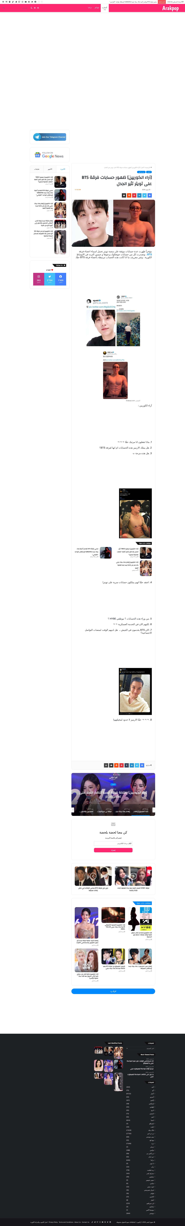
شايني (152, 1183)
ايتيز (152, 1117)
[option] (113, 794)
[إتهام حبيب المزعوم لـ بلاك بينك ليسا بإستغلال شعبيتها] (140, 956)
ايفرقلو (151, 1123)
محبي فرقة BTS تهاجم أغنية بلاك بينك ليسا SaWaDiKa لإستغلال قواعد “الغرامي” (86, 551)
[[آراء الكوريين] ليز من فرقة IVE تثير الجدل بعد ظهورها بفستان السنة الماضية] (60, 242)
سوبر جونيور (150, 1180)
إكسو (152, 1100)
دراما (90, 8)
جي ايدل (151, 1157)
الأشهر (50, 169)
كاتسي (152, 1197)
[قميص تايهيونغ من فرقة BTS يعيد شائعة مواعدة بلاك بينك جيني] (113, 956)
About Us (77, 1222)
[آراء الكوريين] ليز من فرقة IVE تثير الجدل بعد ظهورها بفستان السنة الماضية (43, 233)
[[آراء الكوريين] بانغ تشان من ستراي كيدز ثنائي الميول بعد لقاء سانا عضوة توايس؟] (86, 960)
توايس (152, 1150)
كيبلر (152, 1200)
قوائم (97, 8)
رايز (152, 1167)
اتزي (152, 1110)
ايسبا (152, 1120)
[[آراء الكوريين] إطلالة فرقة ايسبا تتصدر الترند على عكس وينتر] (108, 1066)
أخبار (105, 8)
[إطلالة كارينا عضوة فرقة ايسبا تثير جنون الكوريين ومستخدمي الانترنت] (86, 923)
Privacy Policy (53, 1222)
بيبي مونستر (150, 1137)
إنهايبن (152, 1107)
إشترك (113, 850)
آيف (152, 1087)
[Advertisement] (92, 54)
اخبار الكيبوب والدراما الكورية (39, 1222)
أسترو (152, 1097)
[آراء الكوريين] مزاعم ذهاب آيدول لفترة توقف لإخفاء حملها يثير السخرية (141, 934)
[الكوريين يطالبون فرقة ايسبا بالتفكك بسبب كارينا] (108, 1079)
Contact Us (85, 1222)
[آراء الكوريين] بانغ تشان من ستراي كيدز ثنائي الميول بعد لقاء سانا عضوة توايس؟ (87, 976)
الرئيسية (148, 167)
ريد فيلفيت (150, 1170)
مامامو (152, 1207)
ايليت (152, 1127)
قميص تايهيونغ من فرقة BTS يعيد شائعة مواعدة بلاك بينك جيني (114, 967)
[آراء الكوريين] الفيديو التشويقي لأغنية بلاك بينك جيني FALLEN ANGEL (115, 927)
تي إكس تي (150, 1153)
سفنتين (151, 1177)
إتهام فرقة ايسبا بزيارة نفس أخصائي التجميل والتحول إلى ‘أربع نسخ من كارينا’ (44, 223)
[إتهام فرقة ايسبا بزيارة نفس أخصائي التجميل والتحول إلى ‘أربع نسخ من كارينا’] (60, 224)
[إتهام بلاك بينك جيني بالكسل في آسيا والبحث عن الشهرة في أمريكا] (98, 1065)
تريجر (152, 1147)
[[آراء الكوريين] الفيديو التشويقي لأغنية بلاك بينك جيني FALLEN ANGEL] (113, 915)
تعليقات (36, 169)
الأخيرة (63, 169)
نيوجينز (152, 1213)
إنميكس (151, 1103)
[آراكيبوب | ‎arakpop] (170, 8)
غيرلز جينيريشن (149, 1190)
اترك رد (113, 991)
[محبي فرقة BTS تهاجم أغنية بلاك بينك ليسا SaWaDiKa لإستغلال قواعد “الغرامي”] (106, 553)
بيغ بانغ (152, 1140)
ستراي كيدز (150, 1173)
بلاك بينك (151, 1130)
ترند (152, 1143)
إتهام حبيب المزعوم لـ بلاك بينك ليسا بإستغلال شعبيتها (140, 967)
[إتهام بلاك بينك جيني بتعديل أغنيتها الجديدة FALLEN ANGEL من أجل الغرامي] (98, 1076)
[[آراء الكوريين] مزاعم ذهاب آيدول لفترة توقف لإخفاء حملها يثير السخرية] (140, 919)
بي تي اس (141, 172)
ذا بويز (152, 1163)
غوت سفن (150, 1187)
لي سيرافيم (150, 1203)
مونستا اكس (150, 1210)
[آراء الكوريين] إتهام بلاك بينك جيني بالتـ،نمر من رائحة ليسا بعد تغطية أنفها (135, 2)
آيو (153, 1090)
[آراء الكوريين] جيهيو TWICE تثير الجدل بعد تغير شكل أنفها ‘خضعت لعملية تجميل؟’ (127, 551)
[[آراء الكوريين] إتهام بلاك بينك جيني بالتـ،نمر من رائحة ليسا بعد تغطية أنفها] (146, 568)
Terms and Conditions (66, 1222)
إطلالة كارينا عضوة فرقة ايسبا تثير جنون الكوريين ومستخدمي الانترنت (87, 941)
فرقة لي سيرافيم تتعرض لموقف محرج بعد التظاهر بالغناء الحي (113, 794)
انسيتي (152, 1113)
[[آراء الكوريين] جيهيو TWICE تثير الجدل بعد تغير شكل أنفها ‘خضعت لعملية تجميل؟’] (146, 553)
